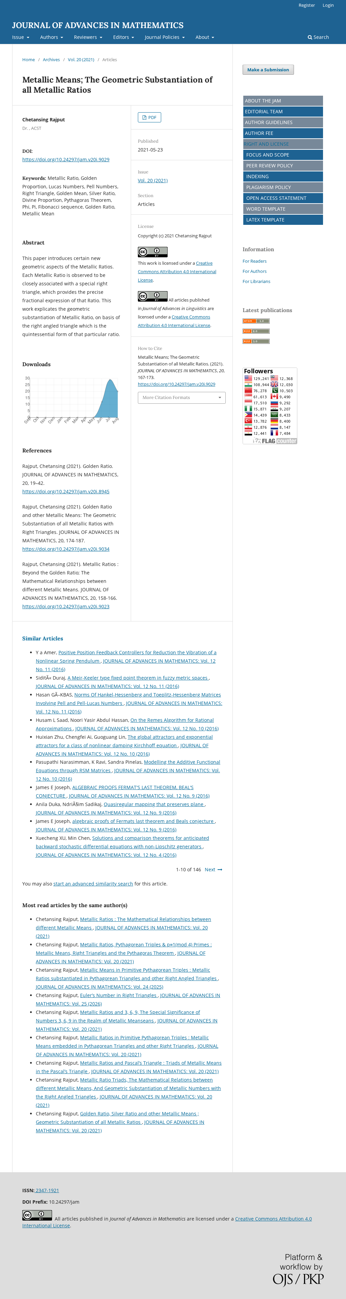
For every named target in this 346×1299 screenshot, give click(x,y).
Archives (51, 59)
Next (210, 869)
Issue (18, 37)
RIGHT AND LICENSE (266, 144)
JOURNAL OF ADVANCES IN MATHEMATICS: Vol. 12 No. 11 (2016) (107, 686)
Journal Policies (163, 37)
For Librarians (256, 281)
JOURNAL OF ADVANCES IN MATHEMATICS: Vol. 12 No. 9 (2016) (139, 796)
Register (307, 5)
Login (328, 5)
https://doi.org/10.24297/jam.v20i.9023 (65, 606)
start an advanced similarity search (93, 883)
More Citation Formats (166, 397)
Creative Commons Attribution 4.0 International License (177, 271)
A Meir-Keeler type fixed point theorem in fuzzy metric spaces (138, 678)
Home (28, 59)
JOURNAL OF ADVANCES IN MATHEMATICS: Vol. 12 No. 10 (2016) (147, 728)
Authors (49, 37)
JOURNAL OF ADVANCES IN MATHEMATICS (97, 25)
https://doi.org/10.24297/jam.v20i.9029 (65, 159)
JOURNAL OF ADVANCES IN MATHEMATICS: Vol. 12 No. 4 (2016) (106, 855)
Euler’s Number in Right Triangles (119, 995)
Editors (121, 37)
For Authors (255, 271)
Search (320, 37)
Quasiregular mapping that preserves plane (154, 804)
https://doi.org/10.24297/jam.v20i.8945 (65, 491)
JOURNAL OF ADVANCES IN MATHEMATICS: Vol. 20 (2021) (155, 1071)
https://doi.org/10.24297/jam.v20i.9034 (65, 549)
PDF (151, 117)
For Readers (255, 261)
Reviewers (86, 37)
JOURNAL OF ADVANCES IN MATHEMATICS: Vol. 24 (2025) (99, 987)
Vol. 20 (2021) (81, 59)
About (203, 37)
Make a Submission (268, 70)
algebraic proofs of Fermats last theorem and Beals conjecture (143, 821)
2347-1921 (46, 1190)
